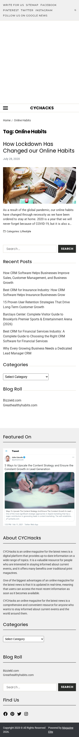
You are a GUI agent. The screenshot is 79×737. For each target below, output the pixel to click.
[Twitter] (19, 713)
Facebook (49, 4)
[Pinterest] (12, 713)
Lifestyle (25, 231)
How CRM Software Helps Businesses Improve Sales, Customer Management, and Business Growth (36, 278)
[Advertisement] (39, 62)
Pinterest (11, 10)
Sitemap (32, 4)
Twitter (27, 10)
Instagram (43, 10)
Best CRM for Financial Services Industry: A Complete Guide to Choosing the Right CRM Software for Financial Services (34, 336)
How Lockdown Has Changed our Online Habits (39, 147)
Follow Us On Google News (25, 15)
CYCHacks (42, 108)
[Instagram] (26, 713)
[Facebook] (5, 713)
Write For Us (13, 4)
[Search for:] (29, 249)
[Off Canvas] (5, 108)
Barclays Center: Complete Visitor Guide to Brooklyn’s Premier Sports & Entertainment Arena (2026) (37, 319)
